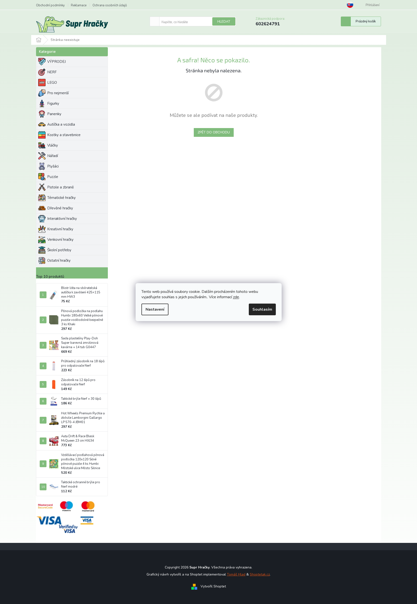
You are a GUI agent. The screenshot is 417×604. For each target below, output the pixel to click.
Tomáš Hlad (236, 574)
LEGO (52, 82)
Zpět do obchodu (214, 132)
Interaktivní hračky (62, 218)
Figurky (53, 103)
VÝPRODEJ (56, 61)
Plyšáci (53, 166)
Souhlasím (262, 309)
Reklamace (78, 5)
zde (236, 297)
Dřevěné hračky (60, 208)
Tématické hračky (61, 197)
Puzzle (52, 176)
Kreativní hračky (60, 229)
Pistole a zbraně (60, 187)
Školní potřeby (59, 250)
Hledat (223, 21)
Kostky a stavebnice (64, 134)
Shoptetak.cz (260, 574)
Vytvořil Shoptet (213, 586)
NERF (52, 72)
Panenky (54, 114)
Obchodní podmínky (50, 5)
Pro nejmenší (58, 93)
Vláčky (52, 145)
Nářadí (52, 155)
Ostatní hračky (59, 260)
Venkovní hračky (60, 239)
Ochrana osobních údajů (110, 5)
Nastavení (155, 309)
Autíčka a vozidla (61, 124)
